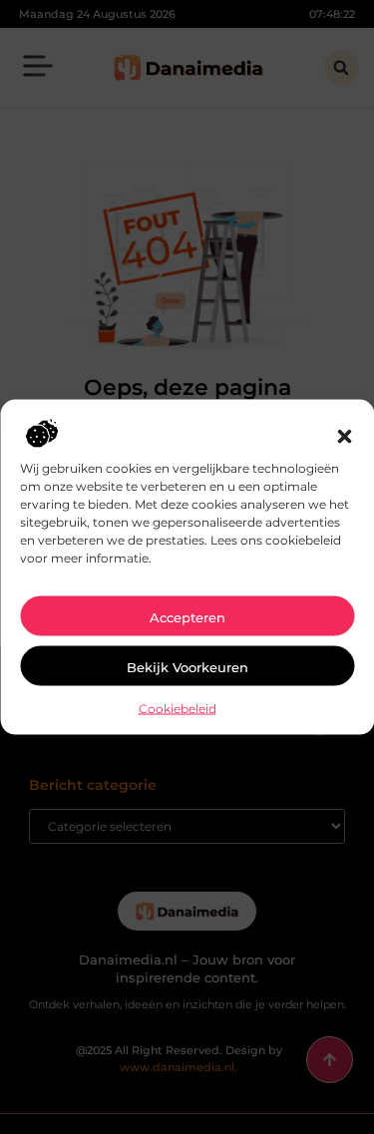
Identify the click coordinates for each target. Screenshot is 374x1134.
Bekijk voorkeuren (187, 667)
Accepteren (187, 617)
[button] (344, 437)
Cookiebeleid (177, 708)
